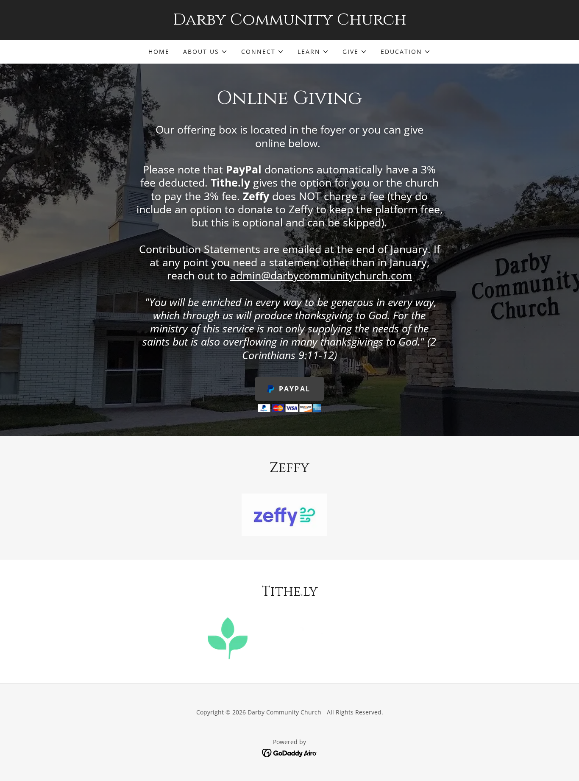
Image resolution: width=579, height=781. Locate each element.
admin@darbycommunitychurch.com (321, 275)
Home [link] (159, 51)
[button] (205, 52)
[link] (289, 22)
